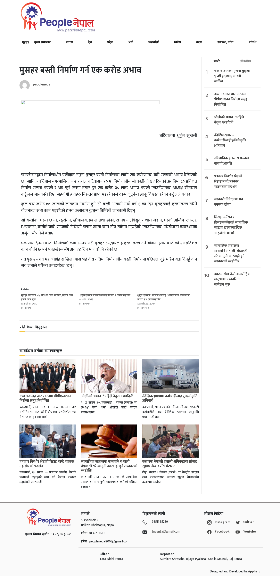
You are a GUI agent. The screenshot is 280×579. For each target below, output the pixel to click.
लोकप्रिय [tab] (245, 61)
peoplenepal (42, 84)
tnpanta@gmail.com (166, 531)
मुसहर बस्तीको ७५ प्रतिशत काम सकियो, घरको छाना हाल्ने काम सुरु (47, 297)
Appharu (254, 571)
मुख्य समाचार (42, 42)
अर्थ (130, 42)
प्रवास (69, 42)
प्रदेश (110, 42)
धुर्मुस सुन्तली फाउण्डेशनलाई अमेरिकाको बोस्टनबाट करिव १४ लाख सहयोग (163, 297)
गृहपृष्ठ (25, 42)
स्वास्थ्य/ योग (225, 42)
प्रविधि (252, 42)
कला (199, 42)
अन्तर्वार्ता (153, 42)
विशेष (177, 42)
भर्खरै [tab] (217, 61)
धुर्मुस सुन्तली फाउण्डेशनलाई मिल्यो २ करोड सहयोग (104, 295)
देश (90, 42)
